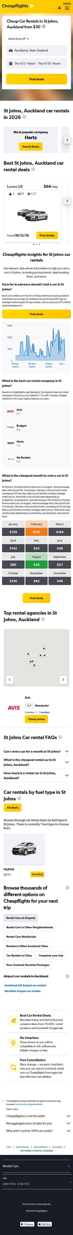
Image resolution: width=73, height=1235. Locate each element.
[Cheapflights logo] (15, 6)
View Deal (37, 874)
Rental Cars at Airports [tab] (20, 918)
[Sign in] (59, 8)
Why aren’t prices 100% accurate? (29, 1131)
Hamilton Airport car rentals (22, 991)
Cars (8, 1147)
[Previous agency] (9, 680)
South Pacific (22, 1147)
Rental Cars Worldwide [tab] (21, 936)
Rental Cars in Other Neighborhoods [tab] (29, 927)
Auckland (57, 1147)
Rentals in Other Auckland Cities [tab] (27, 946)
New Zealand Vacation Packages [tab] (27, 965)
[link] (30, 146)
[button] (44, 27)
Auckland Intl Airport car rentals (25, 985)
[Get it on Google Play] (27, 1225)
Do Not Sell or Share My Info (36, 1204)
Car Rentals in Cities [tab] (19, 955)
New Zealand (40, 1147)
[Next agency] (63, 680)
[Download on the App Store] (44, 1225)
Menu (67, 3)
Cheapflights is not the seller (25, 1116)
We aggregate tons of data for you (29, 1123)
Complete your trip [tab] (51, 955)
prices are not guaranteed (29, 1104)
